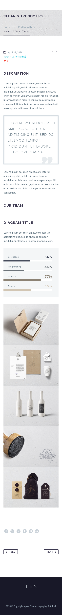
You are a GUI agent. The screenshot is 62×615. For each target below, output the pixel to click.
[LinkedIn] (31, 531)
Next (49, 551)
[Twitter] (12, 531)
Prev (12, 551)
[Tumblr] (25, 531)
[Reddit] (37, 531)
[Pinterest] (19, 531)
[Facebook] (6, 531)
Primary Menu (56, 4)
